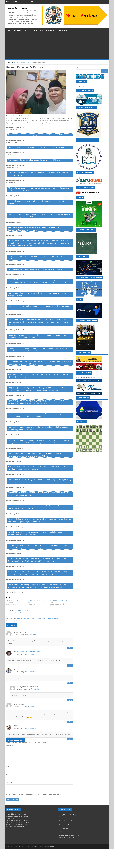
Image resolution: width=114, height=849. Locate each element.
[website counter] (90, 76)
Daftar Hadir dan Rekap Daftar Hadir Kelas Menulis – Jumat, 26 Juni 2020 (38, 618)
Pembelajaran (18, 30)
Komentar (9, 745)
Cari (77, 67)
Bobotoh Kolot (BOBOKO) (47, 30)
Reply (70, 647)
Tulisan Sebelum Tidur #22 (14, 600)
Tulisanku (27, 30)
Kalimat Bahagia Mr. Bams (20, 610)
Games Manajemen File (66, 821)
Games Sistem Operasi (66, 825)
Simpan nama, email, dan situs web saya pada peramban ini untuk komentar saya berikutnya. (33, 794)
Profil (9, 30)
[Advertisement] (57, 46)
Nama (8, 766)
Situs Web (9, 783)
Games (35, 30)
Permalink (32, 635)
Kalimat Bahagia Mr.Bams (18, 612)
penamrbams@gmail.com (23, 1)
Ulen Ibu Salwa (62, 30)
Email (8, 774)
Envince (35, 846)
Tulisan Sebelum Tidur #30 (36, 600)
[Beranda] (14, 62)
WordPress (52, 846)
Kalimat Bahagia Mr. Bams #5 (59, 600)
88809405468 (10, 1)
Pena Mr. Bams (17, 8)
